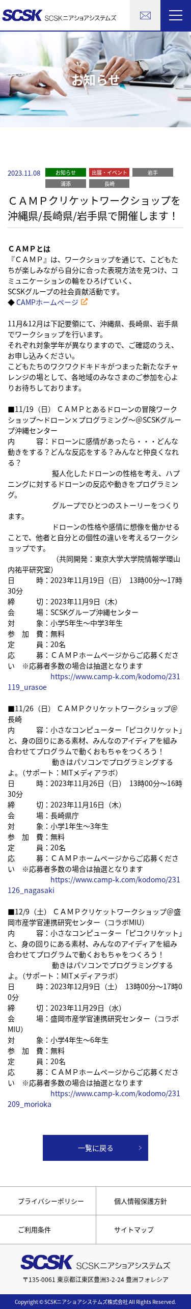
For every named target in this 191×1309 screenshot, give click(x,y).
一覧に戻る (96, 1148)
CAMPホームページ (47, 302)
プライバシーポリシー (51, 1201)
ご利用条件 (34, 1229)
